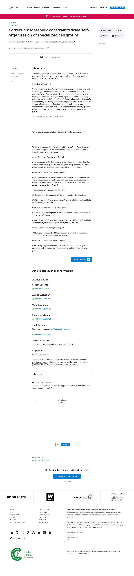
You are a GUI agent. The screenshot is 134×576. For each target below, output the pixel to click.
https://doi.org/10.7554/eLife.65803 (32, 48)
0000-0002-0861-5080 (42, 334)
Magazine (45, 8)
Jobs (11, 512)
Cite (119, 30)
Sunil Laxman (68, 42)
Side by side (55, 57)
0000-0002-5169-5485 (42, 309)
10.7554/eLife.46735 (52, 79)
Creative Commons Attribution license (105, 551)
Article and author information (17, 75)
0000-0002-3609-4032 (42, 289)
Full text (43, 57)
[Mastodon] (28, 533)
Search (92, 8)
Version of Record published (45, 344)
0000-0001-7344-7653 (42, 299)
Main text (14, 69)
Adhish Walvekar (28, 42)
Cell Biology (13, 25)
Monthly (65, 444)
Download (107, 30)
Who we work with (16, 515)
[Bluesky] (11, 533)
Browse (37, 8)
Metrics (13, 81)
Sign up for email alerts (67, 476)
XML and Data (43, 522)
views (102, 44)
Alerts (102, 8)
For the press (43, 517)
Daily (58, 444)
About (65, 8)
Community (56, 8)
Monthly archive (45, 515)
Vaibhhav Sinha (42, 42)
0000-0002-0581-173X (42, 319)
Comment (119, 36)
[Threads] (44, 533)
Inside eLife (43, 512)
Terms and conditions (17, 522)
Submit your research (117, 8)
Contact (13, 520)
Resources (42, 520)
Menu (23, 7)
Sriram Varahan (15, 42)
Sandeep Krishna (55, 42)
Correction (12, 23)
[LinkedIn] (17, 533)
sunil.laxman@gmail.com (60, 329)
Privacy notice (67, 481)
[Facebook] (49, 533)
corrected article (81, 16)
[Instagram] (33, 533)
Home (29, 8)
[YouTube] (38, 533)
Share (105, 36)
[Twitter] (22, 533)
